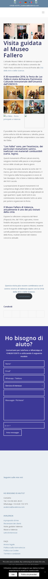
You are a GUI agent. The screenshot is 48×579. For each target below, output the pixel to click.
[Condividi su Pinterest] (24, 313)
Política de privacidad (29, 574)
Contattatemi (24, 296)
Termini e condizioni (12, 553)
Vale (13, 574)
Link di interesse (10, 532)
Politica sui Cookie (11, 550)
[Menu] (43, 12)
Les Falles (9, 146)
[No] (45, 572)
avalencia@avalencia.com (14, 507)
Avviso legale (9, 544)
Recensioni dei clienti (12, 523)
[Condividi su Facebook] (8, 313)
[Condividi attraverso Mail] (40, 313)
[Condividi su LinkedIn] (32, 313)
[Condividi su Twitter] (16, 313)
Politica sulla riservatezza (14, 547)
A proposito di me (11, 520)
